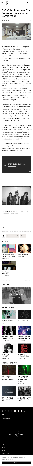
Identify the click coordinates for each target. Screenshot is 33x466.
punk (20, 231)
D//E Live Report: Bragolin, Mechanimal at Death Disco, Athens (24, 378)
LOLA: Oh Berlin (23, 254)
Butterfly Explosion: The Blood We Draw (24, 337)
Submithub (5, 421)
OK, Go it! (16, 463)
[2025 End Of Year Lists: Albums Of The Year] (9, 391)
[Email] (21, 236)
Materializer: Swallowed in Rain (23, 355)
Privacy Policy (5, 453)
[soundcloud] (3, 414)
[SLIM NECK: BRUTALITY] (9, 348)
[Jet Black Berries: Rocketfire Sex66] (9, 330)
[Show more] (24, 236)
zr (30, 231)
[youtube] (15, 411)
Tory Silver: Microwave (5, 272)
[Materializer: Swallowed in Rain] (24, 348)
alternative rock (5, 231)
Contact (4, 450)
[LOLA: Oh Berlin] (24, 248)
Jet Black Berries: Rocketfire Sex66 (7, 337)
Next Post (27, 280)
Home (3, 444)
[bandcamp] (18, 411)
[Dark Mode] (28, 2)
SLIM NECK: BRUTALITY (5, 355)
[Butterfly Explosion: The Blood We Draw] (24, 330)
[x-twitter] (5, 411)
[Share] (30, 20)
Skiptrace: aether (7, 321)
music (11, 231)
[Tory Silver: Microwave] (9, 265)
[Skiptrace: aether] (9, 314)
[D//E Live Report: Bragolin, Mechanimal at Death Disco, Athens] (24, 370)
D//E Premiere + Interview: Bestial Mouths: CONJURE (8, 377)
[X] (17, 236)
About (3, 447)
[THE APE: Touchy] (24, 314)
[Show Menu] (2, 2)
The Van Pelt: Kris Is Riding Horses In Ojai (8, 255)
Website (15, 211)
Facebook (5, 214)
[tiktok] (24, 411)
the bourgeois (25, 231)
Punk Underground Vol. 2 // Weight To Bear (24, 399)
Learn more (11, 459)
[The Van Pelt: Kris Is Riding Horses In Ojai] (9, 248)
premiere (16, 231)
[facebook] (2, 411)
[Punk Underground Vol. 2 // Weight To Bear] (24, 391)
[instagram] (8, 411)
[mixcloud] (28, 411)
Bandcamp (14, 214)
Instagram (23, 211)
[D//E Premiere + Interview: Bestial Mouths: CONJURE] (9, 370)
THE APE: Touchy (23, 321)
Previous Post (6, 280)
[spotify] (21, 411)
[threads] (11, 411)
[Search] (31, 2)
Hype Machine (6, 418)
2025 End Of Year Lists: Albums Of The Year (8, 399)
